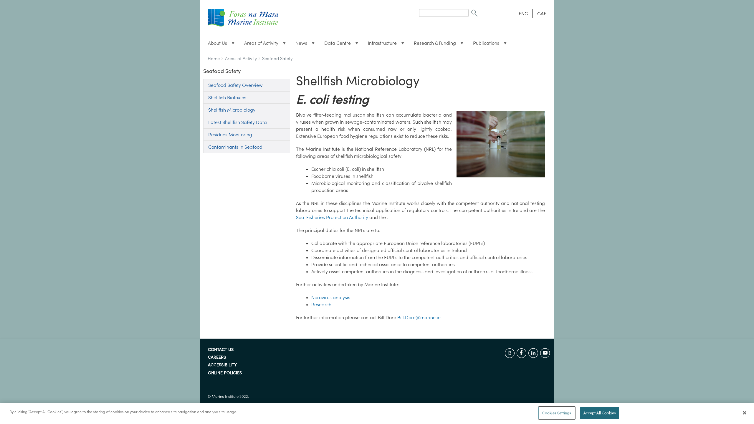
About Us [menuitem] (215, 44)
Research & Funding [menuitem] (432, 44)
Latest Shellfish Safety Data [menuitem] (237, 122)
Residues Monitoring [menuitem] (230, 135)
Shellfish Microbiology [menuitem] (231, 110)
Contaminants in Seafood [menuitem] (235, 147)
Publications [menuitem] (483, 44)
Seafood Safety (277, 58)
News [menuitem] (299, 44)
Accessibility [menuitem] (222, 365)
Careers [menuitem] (217, 357)
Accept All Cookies (599, 412)
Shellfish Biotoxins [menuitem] (227, 97)
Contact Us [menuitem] (221, 349)
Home (214, 58)
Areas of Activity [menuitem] (258, 44)
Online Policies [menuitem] (225, 373)
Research (321, 304)
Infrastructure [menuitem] (380, 44)
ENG (523, 13)
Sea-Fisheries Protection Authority (332, 217)
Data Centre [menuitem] (335, 44)
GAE (541, 13)
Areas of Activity (241, 58)
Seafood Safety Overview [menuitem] (235, 85)
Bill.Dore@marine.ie (419, 317)
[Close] (744, 412)
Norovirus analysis (330, 297)
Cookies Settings (556, 412)
